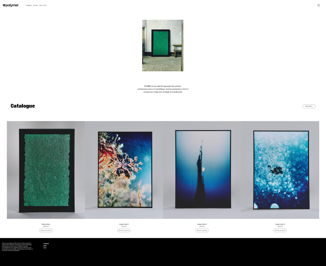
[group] (163, 175)
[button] (319, 5)
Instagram (46, 243)
